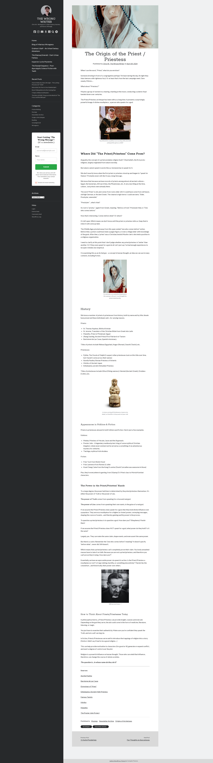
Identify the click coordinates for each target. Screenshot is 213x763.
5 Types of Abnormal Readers (40, 93)
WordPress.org (36, 217)
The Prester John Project (90, 713)
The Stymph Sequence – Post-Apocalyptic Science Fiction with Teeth (44, 68)
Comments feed (37, 214)
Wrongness (35, 125)
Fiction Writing (36, 109)
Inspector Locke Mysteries (42, 62)
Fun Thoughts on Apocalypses (138, 740)
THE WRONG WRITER (46, 20)
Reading (34, 120)
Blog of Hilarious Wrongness (43, 44)
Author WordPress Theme (117, 761)
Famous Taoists (87, 697)
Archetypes (86, 726)
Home (34, 40)
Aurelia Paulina (86, 676)
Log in (33, 209)
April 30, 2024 (132, 64)
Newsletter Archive (37, 115)
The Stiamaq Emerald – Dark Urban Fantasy (45, 56)
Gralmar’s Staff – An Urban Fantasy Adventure (45, 49)
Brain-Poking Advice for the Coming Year (44, 90)
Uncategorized (36, 123)
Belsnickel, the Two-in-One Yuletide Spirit (44, 87)
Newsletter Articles (100, 726)
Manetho (84, 708)
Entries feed (35, 211)
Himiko (83, 702)
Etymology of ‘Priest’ (89, 686)
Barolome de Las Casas (89, 681)
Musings (34, 112)
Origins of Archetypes (38, 117)
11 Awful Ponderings (89, 740)
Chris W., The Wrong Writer (113, 64)
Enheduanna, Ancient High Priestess (94, 692)
